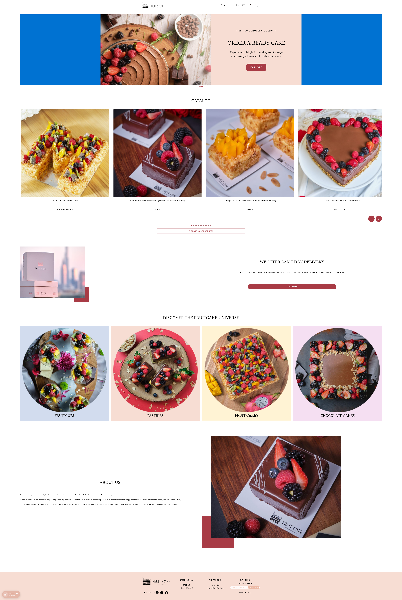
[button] (200, 86)
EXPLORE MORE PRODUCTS (201, 231)
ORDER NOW (292, 287)
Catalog (224, 5)
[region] (201, 51)
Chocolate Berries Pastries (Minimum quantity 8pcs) (157, 200)
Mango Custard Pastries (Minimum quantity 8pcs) (250, 200)
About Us (234, 5)
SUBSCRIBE (253, 587)
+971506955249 (186, 588)
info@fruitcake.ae (245, 583)
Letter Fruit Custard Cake (65, 200)
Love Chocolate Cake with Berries (342, 200)
